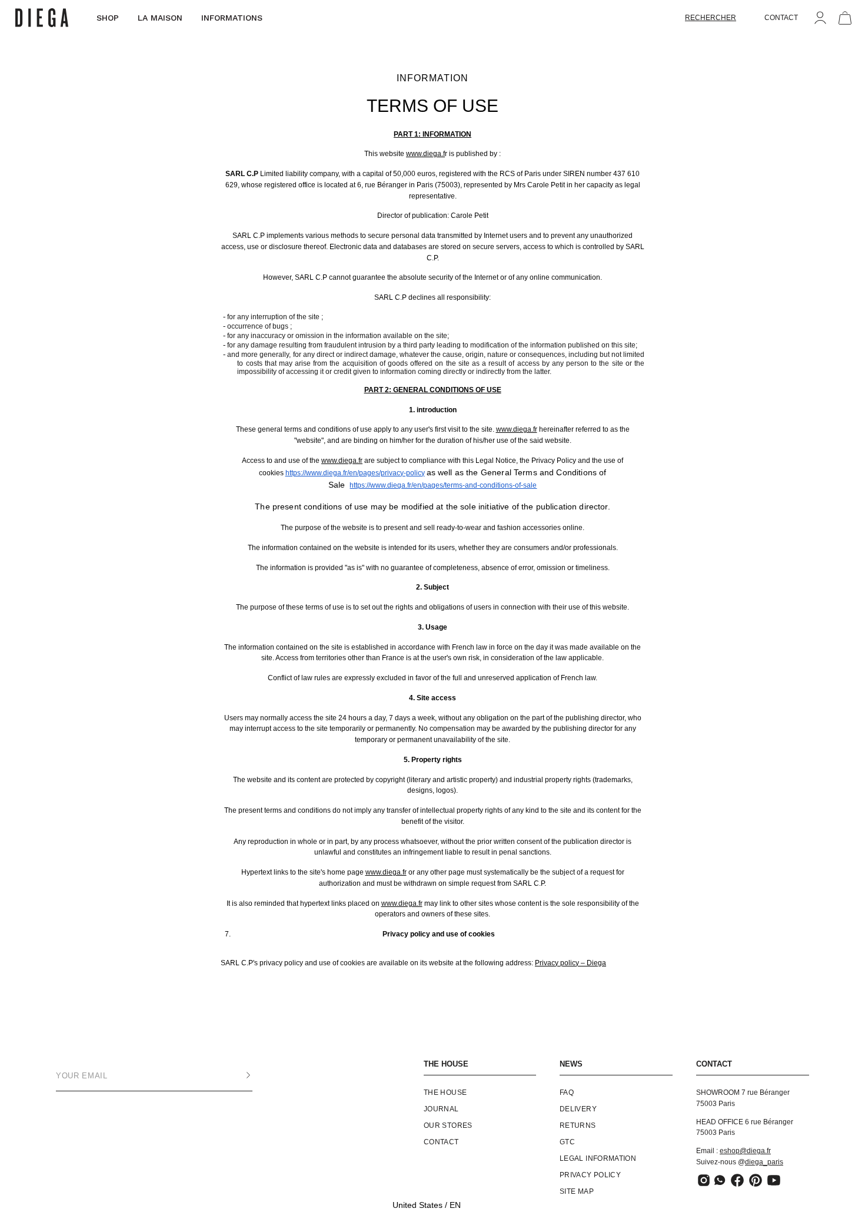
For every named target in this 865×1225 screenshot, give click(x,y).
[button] (710, 18)
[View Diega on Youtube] (773, 1180)
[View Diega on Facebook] (737, 1180)
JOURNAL (441, 1109)
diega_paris (764, 1162)
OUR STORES (448, 1125)
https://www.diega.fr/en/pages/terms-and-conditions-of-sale (443, 485)
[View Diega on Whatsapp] (720, 1180)
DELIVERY (578, 1109)
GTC (567, 1142)
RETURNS (578, 1125)
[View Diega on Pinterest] (755, 1180)
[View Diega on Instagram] (703, 1180)
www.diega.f (425, 154)
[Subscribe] (236, 1075)
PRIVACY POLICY (590, 1175)
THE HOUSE (446, 1064)
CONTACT (781, 18)
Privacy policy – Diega (570, 963)
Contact (441, 1142)
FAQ (567, 1092)
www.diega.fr (516, 429)
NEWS (571, 1064)
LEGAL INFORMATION (598, 1158)
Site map (577, 1191)
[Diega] (41, 18)
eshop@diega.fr (745, 1151)
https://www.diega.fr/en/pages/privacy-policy (355, 473)
